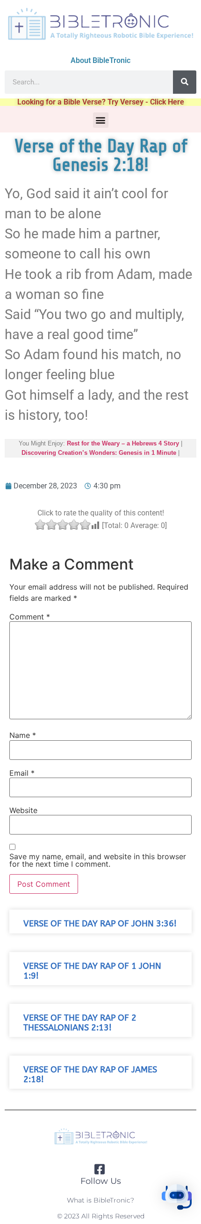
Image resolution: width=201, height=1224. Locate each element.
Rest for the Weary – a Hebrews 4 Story (123, 443)
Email (22, 773)
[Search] (184, 82)
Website (23, 810)
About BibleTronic (100, 60)
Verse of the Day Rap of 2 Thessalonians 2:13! (79, 1023)
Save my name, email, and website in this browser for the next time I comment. (97, 860)
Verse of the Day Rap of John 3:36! (100, 924)
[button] (100, 120)
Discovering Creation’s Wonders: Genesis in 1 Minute (99, 452)
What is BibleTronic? (100, 1200)
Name (22, 735)
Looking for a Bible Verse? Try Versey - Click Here (100, 101)
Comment (29, 616)
